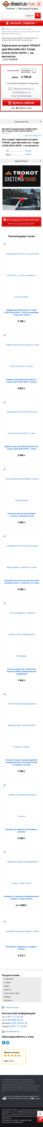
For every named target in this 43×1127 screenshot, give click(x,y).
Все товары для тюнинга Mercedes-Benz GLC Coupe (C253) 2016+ (23, 222)
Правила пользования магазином (25, 1096)
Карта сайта (8, 1096)
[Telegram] (7, 1042)
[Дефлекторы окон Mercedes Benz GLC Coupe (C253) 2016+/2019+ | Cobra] (21, 422)
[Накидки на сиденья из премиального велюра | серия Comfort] (21, 872)
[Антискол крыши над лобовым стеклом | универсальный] (21, 489)
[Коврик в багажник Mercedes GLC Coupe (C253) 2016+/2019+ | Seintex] (21, 355)
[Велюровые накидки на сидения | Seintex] (21, 931)
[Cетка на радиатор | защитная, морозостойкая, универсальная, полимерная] (21, 634)
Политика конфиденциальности (19, 1098)
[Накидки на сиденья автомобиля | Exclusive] (21, 805)
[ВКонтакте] (3, 1042)
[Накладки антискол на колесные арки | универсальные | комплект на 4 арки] (21, 556)
